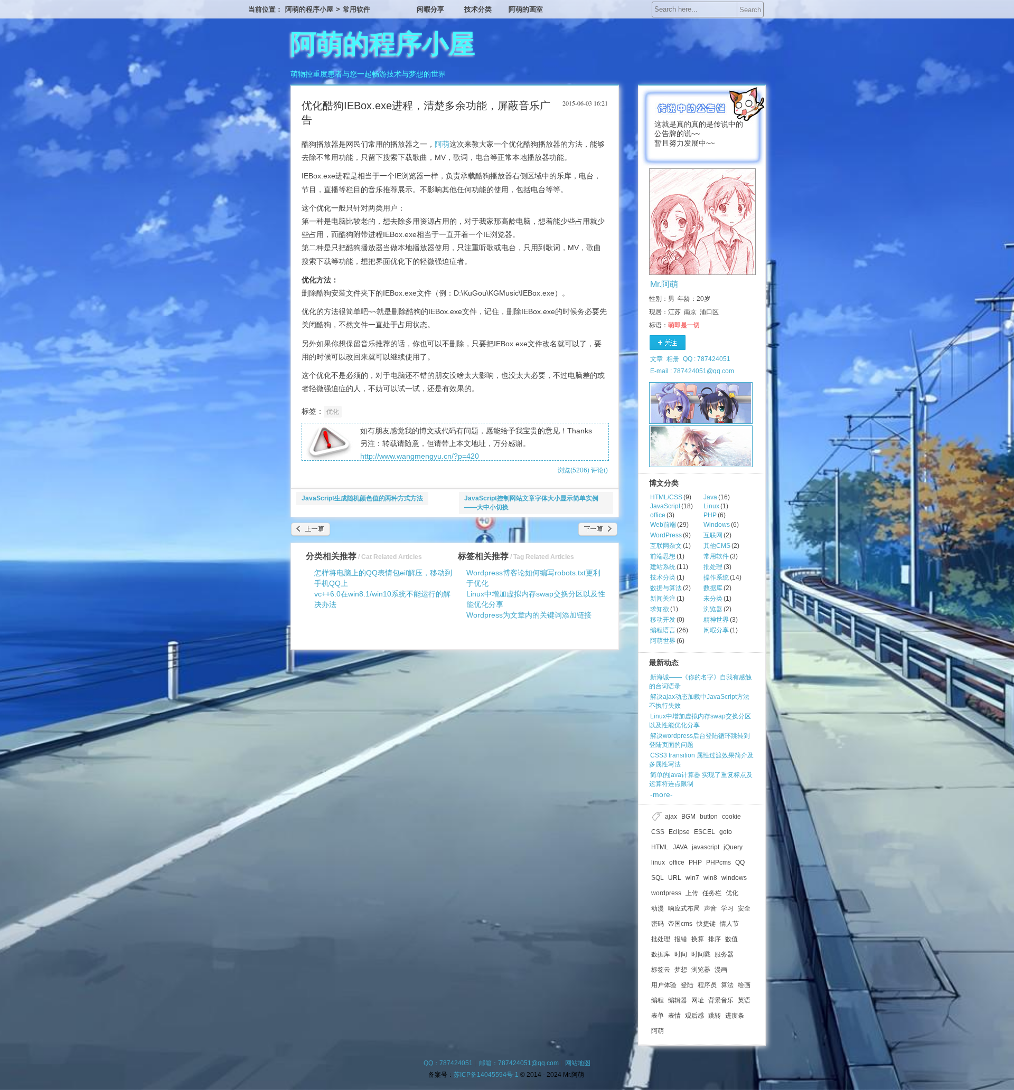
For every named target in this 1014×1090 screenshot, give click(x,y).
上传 (692, 893)
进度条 (734, 1015)
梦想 (680, 969)
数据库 (712, 588)
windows (734, 878)
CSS (657, 832)
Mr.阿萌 (664, 284)
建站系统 (662, 567)
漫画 (721, 969)
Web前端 (663, 524)
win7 (692, 878)
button (709, 816)
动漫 (657, 908)
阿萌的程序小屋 (309, 9)
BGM (688, 816)
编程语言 (662, 630)
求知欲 (659, 609)
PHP (710, 515)
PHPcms (718, 862)
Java (710, 497)
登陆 (687, 985)
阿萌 (442, 144)
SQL (657, 878)
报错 (680, 939)
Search (750, 10)
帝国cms (680, 923)
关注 (668, 343)
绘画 (744, 985)
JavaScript (665, 506)
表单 (657, 1015)
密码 (657, 923)
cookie (731, 816)
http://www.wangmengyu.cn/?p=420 (419, 456)
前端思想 (662, 556)
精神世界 (716, 619)
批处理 (712, 567)
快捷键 (706, 923)
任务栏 (711, 893)
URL (674, 878)
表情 (674, 1015)
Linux (711, 506)
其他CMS (716, 545)
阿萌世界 (662, 640)
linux (658, 862)
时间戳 (700, 954)
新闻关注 (662, 598)
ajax (671, 816)
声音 (710, 908)
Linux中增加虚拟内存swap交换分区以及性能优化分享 (700, 721)
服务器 (724, 954)
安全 (744, 908)
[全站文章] (701, 403)
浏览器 (712, 609)
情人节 (729, 923)
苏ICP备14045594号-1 (486, 1074)
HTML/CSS (666, 497)
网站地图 (577, 1063)
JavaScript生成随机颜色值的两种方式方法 (362, 498)
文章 (656, 359)
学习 (727, 908)
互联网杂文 (666, 545)
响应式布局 (684, 908)
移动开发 (662, 619)
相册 (672, 359)
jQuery (733, 847)
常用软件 (356, 9)
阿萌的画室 (526, 9)
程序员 (707, 985)
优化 (332, 411)
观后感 (694, 1015)
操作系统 (716, 577)
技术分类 (478, 9)
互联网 (712, 535)
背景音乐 (721, 1000)
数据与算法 (666, 588)
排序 (714, 939)
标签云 (660, 969)
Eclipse (679, 832)
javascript (705, 847)
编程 (657, 1000)
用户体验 (664, 985)
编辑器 (677, 1000)
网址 (697, 1000)
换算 (697, 939)
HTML (660, 847)
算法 (727, 985)
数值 (731, 939)
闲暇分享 (430, 9)
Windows (716, 524)
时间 (680, 954)
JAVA (680, 847)
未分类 (712, 598)
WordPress (666, 535)
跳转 (714, 1015)
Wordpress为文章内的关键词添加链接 (529, 615)
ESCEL (704, 832)
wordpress (666, 893)
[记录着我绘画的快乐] (701, 446)
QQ (740, 862)
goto (725, 832)
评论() (599, 470)
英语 (744, 1000)
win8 (710, 878)
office (657, 515)
